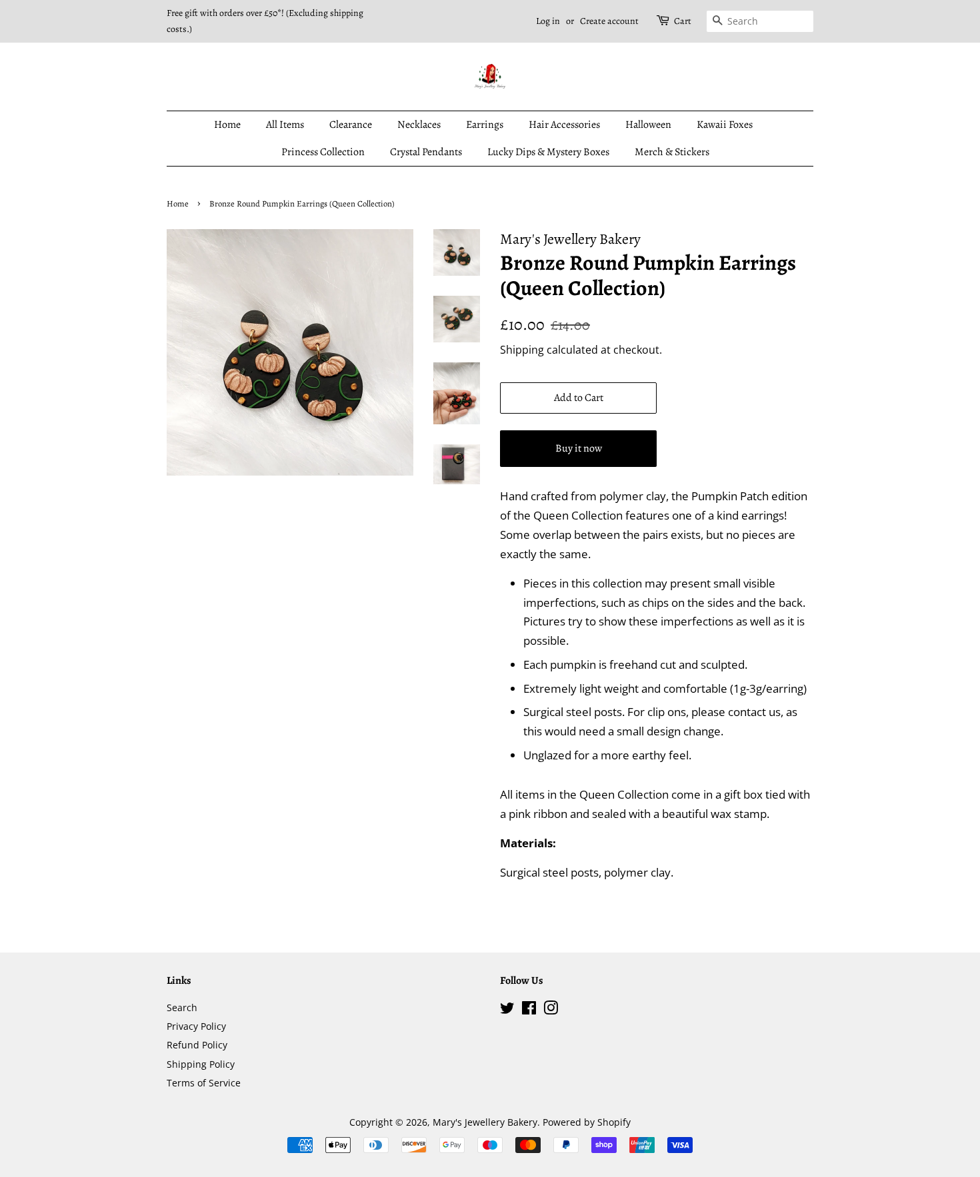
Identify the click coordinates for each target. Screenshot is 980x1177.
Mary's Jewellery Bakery (485, 1122)
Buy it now (578, 448)
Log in (548, 21)
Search (182, 1007)
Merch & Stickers (672, 152)
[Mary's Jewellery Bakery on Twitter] (507, 1010)
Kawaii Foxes (725, 124)
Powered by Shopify (587, 1122)
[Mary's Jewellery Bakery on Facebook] (529, 1010)
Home (227, 124)
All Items (285, 124)
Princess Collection (323, 152)
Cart (682, 21)
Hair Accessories (564, 124)
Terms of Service (204, 1082)
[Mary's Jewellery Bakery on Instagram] (550, 1010)
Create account (609, 21)
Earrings (484, 124)
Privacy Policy (196, 1026)
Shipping (522, 349)
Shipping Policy (201, 1064)
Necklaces (419, 124)
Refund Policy (197, 1044)
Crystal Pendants (426, 152)
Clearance (350, 124)
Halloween (648, 124)
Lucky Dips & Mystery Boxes (548, 152)
